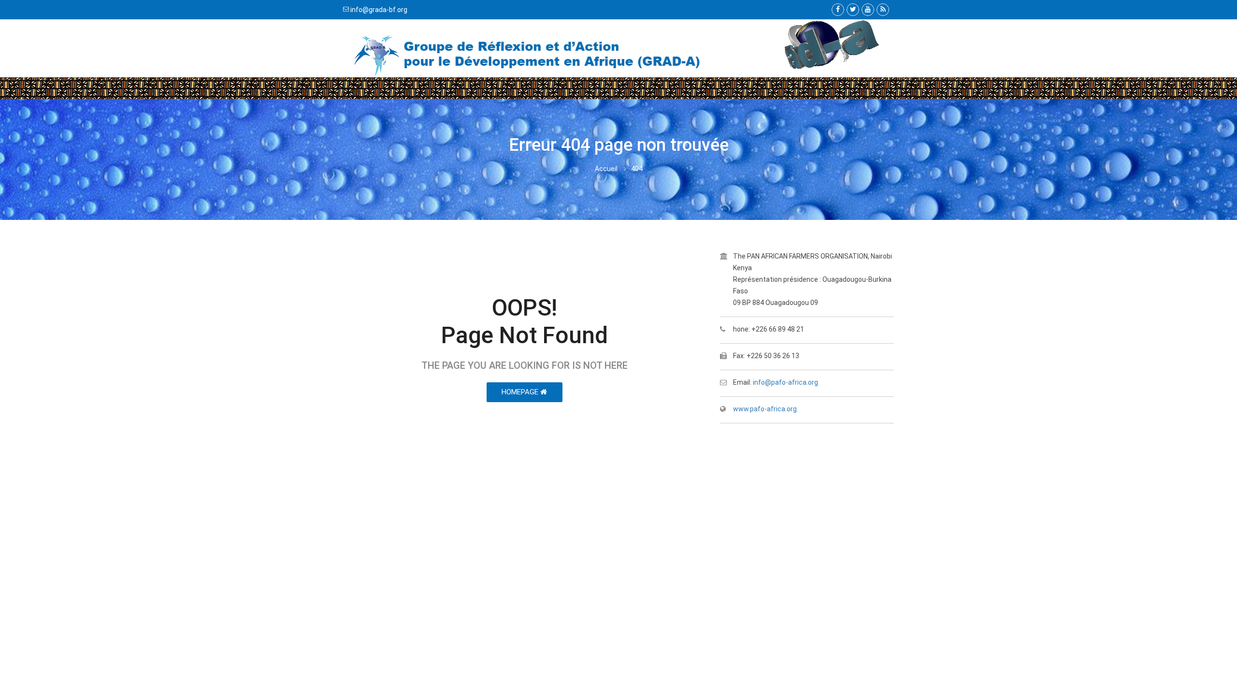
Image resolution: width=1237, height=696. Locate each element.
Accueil (606, 169)
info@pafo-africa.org (785, 382)
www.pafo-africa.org (765, 409)
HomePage (521, 392)
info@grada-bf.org (378, 10)
